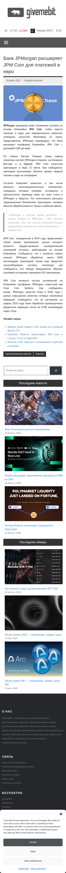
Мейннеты (7, 803)
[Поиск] (56, 370)
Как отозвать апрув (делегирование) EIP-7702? (32, 588)
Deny (33, 851)
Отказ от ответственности (14, 762)
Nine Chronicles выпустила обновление (27, 429)
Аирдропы (7, 799)
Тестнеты (6, 807)
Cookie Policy (23, 869)
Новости (40, 354)
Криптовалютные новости (18, 354)
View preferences (33, 861)
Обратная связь (10, 771)
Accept (33, 842)
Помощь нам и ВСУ (11, 783)
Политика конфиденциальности (18, 767)
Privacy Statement (38, 869)
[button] (61, 814)
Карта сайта (8, 779)
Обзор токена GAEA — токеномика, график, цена (33, 635)
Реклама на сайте (11, 775)
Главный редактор (33, 80)
